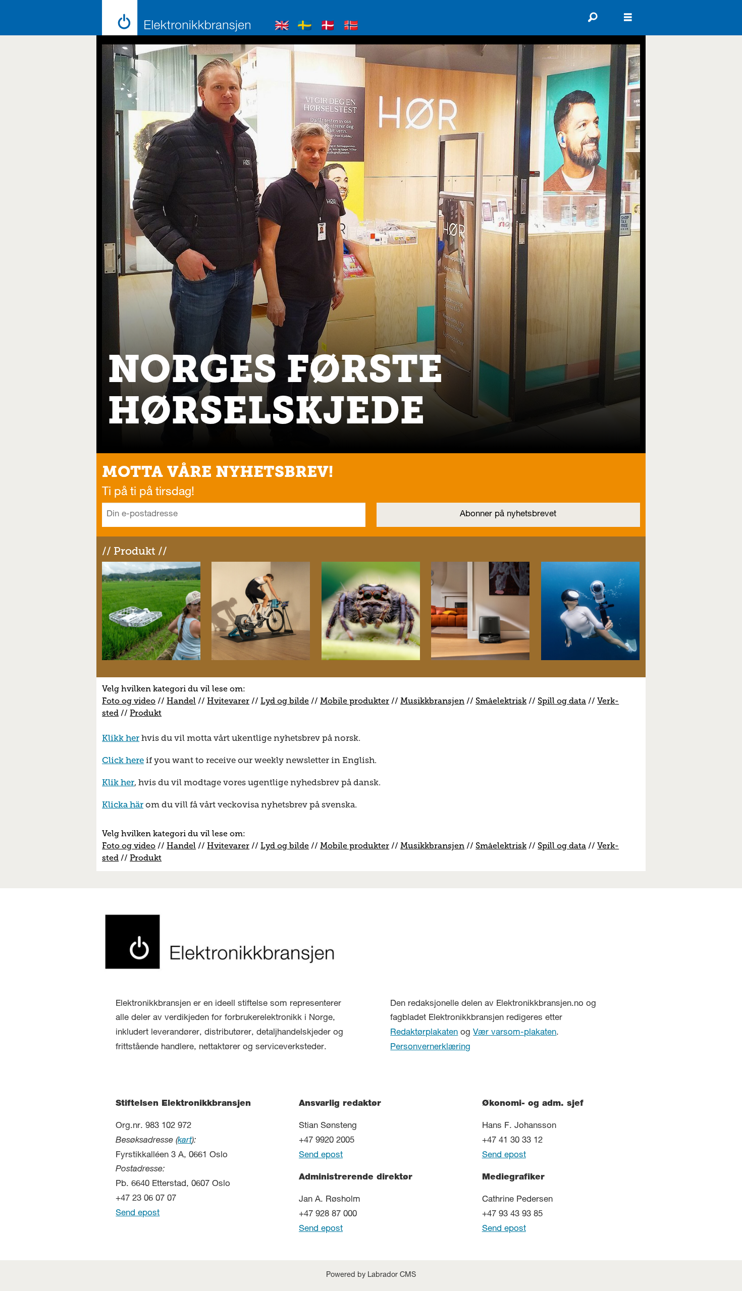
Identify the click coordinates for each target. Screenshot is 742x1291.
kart (185, 1141)
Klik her (118, 782)
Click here (123, 760)
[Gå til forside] (173, 17)
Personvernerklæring (430, 1047)
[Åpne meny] (628, 17)
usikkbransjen (436, 701)
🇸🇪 (304, 27)
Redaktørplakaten (424, 1033)
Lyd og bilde (284, 701)
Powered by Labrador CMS (371, 1275)
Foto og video (128, 701)
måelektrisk (503, 701)
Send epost (138, 1213)
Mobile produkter (354, 701)
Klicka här (122, 804)
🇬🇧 (282, 27)
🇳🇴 (351, 27)
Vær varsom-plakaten (514, 1033)
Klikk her (120, 738)
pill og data (564, 701)
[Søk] (592, 17)
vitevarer (231, 701)
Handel (181, 701)
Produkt (146, 713)
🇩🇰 (328, 27)
